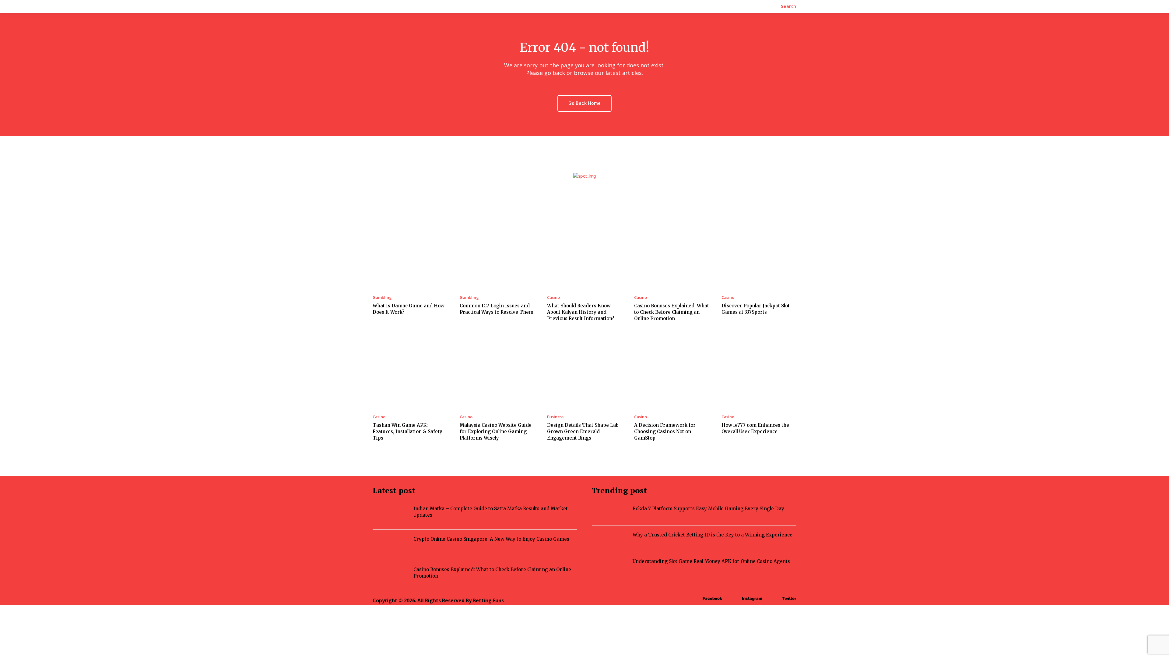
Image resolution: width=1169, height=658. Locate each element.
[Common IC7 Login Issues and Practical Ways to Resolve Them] (497, 251)
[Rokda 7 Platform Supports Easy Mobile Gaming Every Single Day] (612, 511)
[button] (788, 6)
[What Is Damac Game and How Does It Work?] (410, 251)
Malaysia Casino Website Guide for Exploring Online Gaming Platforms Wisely (496, 431)
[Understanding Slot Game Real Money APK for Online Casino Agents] (612, 564)
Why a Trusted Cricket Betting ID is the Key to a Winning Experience (712, 535)
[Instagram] (611, 584)
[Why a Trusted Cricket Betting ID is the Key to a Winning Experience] (612, 538)
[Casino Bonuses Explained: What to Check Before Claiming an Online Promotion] (671, 251)
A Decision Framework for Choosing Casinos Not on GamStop (665, 431)
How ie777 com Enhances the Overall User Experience (755, 428)
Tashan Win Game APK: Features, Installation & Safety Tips (407, 431)
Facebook (712, 598)
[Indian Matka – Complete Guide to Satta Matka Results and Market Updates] (393, 513)
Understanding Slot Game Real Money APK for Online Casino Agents (711, 561)
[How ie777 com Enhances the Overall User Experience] (758, 371)
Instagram (752, 598)
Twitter (789, 598)
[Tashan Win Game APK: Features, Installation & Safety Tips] (410, 371)
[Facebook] (597, 584)
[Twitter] (624, 584)
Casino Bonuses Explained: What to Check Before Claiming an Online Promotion (671, 312)
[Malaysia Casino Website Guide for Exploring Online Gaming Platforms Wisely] (497, 371)
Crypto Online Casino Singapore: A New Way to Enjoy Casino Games (491, 539)
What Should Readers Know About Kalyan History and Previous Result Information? (580, 312)
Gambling (382, 297)
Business (555, 417)
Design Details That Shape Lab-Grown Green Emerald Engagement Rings (584, 431)
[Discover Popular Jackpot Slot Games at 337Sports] (758, 251)
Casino (553, 297)
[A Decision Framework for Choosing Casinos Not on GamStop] (671, 371)
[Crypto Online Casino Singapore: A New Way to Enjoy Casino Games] (393, 544)
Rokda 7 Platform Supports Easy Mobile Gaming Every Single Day (708, 508)
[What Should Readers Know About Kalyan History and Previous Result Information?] (584, 251)
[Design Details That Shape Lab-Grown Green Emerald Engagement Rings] (584, 371)
